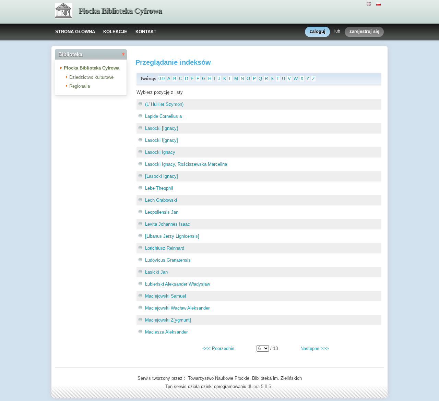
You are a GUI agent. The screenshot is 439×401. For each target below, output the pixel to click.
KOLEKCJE (115, 31)
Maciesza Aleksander (166, 332)
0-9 (161, 78)
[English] (370, 3)
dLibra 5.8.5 (260, 386)
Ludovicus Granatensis (168, 260)
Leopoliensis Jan (161, 212)
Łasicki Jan (156, 272)
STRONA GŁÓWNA (75, 31)
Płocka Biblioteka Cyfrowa (120, 11)
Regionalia (79, 86)
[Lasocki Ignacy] (161, 176)
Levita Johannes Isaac (167, 224)
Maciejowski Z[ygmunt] (168, 320)
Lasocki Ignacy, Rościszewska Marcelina (186, 164)
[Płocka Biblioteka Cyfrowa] (63, 11)
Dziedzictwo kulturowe (91, 77)
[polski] (379, 3)
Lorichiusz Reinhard (164, 248)
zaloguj (317, 31)
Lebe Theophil (159, 188)
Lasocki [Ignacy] (161, 128)
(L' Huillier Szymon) (164, 104)
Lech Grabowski (161, 200)
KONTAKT (145, 31)
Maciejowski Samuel (165, 296)
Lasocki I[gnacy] (161, 140)
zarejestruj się (364, 31)
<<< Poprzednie (218, 348)
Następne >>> (314, 348)
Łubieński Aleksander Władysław (177, 284)
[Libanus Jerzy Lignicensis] (172, 236)
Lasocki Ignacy (160, 152)
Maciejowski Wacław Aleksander (177, 308)
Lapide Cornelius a (163, 116)
